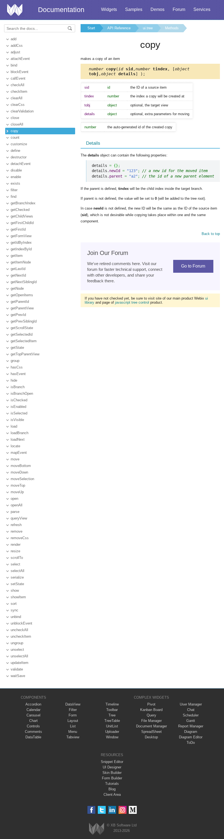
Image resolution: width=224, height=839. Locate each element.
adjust (15, 52)
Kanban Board (151, 710)
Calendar (33, 710)
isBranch (18, 387)
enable (16, 177)
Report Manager (190, 726)
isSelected (19, 413)
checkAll (17, 85)
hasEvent (18, 374)
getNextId (18, 275)
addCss (17, 45)
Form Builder (112, 778)
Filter (73, 710)
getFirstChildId (22, 223)
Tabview (72, 737)
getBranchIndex (23, 203)
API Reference (119, 28)
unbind (16, 617)
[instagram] (122, 810)
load (14, 426)
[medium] (133, 810)
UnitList (112, 726)
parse (15, 512)
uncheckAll (19, 630)
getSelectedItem (24, 341)
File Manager (151, 721)
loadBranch (19, 433)
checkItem (19, 91)
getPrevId (18, 315)
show (15, 590)
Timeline (112, 704)
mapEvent (19, 453)
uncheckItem (21, 636)
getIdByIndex (21, 242)
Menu (72, 732)
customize (19, 144)
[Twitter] (102, 810)
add (13, 39)
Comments (33, 732)
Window (112, 737)
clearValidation (22, 111)
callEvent (18, 78)
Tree (112, 715)
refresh (16, 525)
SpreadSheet (151, 732)
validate (17, 669)
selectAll (17, 571)
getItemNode (21, 262)
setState (17, 584)
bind (14, 65)
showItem (18, 597)
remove (16, 531)
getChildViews (22, 216)
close (15, 118)
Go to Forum (193, 266)
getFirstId (18, 229)
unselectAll (19, 656)
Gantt (190, 721)
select (15, 564)
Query (151, 715)
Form (73, 715)
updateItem (19, 663)
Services (201, 9)
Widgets (109, 9)
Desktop (151, 737)
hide (14, 380)
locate (15, 446)
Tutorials (112, 784)
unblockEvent (21, 623)
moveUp (17, 492)
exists (15, 183)
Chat (190, 710)
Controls (33, 726)
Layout (72, 721)
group (15, 361)
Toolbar (112, 710)
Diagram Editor (190, 737)
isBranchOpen (22, 393)
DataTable (33, 737)
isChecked (19, 400)
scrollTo (17, 558)
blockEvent (19, 72)
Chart (33, 721)
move (15, 459)
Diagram (190, 732)
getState (17, 348)
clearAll (16, 98)
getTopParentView (25, 354)
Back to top (211, 234)
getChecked (20, 210)
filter (14, 190)
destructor (18, 157)
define (15, 151)
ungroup (17, 643)
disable (16, 170)
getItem (17, 256)
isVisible (17, 420)
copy (14, 131)
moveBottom (21, 466)
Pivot (151, 704)
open (14, 499)
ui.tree (148, 28)
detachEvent (21, 164)
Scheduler (191, 715)
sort (14, 604)
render (15, 544)
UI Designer (112, 767)
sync (14, 610)
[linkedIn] (112, 810)
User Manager (191, 704)
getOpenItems (22, 295)
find (13, 196)
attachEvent (20, 59)
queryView (19, 518)
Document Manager (151, 726)
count (15, 137)
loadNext (18, 439)
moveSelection (22, 479)
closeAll (17, 124)
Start (91, 28)
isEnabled (18, 407)
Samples (133, 9)
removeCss (20, 538)
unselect (17, 650)
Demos (157, 9)
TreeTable (112, 721)
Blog (112, 789)
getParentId (20, 302)
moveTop (18, 485)
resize (15, 551)
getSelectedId (22, 334)
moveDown (19, 472)
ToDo (191, 743)
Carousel (33, 715)
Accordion (33, 704)
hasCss (17, 367)
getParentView (22, 308)
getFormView (21, 236)
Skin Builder (112, 773)
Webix (96, 829)
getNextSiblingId (24, 282)
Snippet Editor (112, 762)
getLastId (18, 269)
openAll (16, 505)
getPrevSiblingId (24, 321)
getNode (17, 288)
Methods (172, 28)
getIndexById (21, 249)
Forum (179, 9)
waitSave (18, 676)
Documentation (61, 9)
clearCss (18, 105)
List (73, 726)
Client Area (112, 794)
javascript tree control (132, 302)
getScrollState (22, 328)
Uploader (112, 732)
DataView (72, 704)
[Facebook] (91, 810)
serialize (17, 577)
